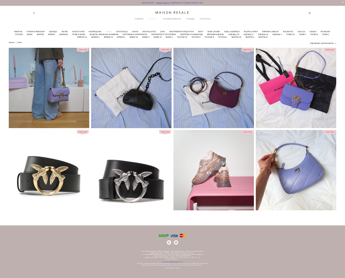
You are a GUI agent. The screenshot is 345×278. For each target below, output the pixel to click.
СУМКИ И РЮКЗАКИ (36, 31)
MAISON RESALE (172, 12)
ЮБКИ (29, 34)
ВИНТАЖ (18, 31)
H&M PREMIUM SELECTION (181, 31)
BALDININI (288, 31)
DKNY (200, 31)
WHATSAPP (148, 3)
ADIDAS (312, 31)
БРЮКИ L (121, 37)
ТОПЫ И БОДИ (78, 34)
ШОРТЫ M (263, 37)
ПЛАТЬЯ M (209, 37)
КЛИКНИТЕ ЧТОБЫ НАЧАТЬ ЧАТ (186, 3)
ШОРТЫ (40, 34)
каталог (12, 42)
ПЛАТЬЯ (19, 34)
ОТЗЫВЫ (191, 19)
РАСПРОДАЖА (95, 31)
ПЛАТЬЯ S (196, 37)
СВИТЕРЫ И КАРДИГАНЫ (191, 34)
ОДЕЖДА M (263, 34)
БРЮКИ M (108, 37)
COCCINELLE (122, 31)
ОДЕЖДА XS (233, 34)
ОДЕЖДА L (277, 34)
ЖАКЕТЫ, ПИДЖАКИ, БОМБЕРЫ (103, 34)
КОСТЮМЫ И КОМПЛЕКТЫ (135, 34)
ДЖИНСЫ (63, 34)
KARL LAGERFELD (232, 31)
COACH (135, 31)
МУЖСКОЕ (325, 31)
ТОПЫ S (302, 34)
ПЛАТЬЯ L (222, 37)
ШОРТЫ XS (236, 37)
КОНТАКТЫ (205, 19)
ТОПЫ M (314, 34)
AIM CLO (301, 31)
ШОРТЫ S (250, 37)
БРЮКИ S (95, 37)
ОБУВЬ (65, 31)
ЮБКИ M (157, 37)
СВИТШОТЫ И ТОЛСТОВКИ (163, 34)
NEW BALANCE (149, 31)
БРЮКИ (51, 34)
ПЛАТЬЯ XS (182, 37)
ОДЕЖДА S (248, 34)
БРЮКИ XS (82, 37)
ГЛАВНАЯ (139, 19)
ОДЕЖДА (53, 31)
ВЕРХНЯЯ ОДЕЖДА (215, 34)
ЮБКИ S (145, 37)
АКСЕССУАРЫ (78, 31)
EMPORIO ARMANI (270, 31)
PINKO (109, 31)
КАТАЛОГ (153, 19)
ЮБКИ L (169, 37)
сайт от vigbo (306, 271)
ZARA (162, 31)
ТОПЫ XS (290, 34)
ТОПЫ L (325, 34)
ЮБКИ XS (134, 37)
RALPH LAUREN (251, 31)
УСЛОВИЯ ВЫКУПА (172, 19)
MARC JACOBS (214, 31)
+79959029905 (162, 3)
